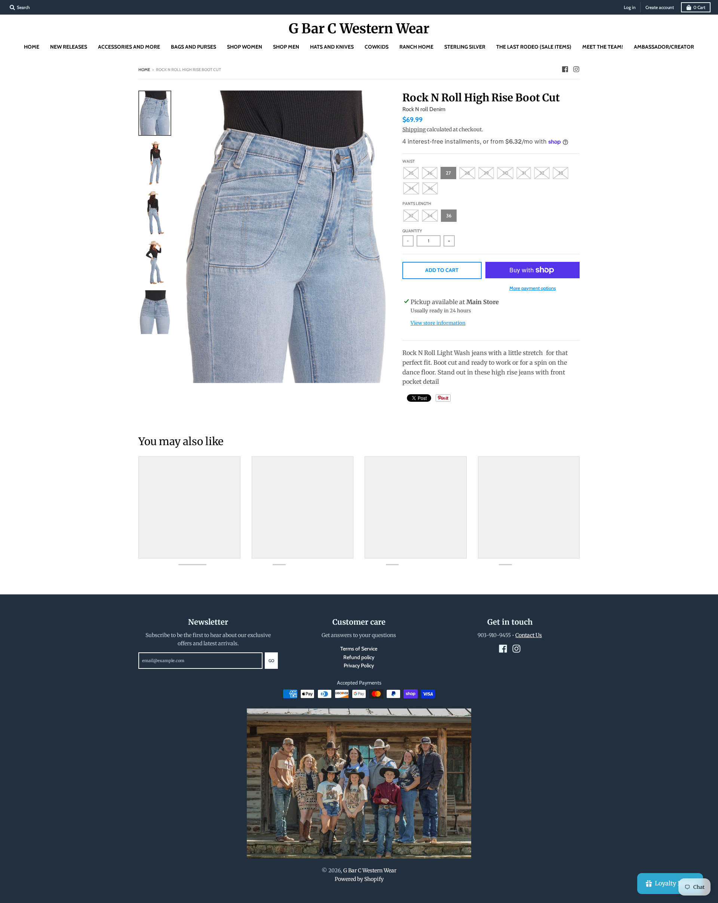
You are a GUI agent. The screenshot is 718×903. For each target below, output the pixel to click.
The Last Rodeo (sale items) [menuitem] (533, 46)
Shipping (414, 129)
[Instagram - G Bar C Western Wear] (576, 69)
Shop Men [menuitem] (286, 46)
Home (144, 69)
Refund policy (358, 657)
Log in (630, 7)
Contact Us (528, 635)
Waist (408, 161)
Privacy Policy (359, 665)
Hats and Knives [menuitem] (332, 46)
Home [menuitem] (31, 46)
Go (271, 660)
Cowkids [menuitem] (377, 46)
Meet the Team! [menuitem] (602, 46)
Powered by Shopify (359, 879)
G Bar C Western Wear (359, 29)
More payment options (532, 288)
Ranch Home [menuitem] (416, 46)
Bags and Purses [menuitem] (193, 46)
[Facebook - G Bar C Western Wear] (565, 69)
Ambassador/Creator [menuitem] (664, 46)
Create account (659, 7)
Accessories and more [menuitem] (129, 46)
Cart (699, 7)
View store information (438, 323)
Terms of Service (358, 648)
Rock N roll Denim (423, 109)
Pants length (416, 203)
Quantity (412, 230)
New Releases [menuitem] (68, 46)
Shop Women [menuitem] (244, 46)
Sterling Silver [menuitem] (464, 46)
